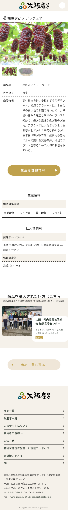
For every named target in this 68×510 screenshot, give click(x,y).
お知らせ (9, 441)
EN (5, 463)
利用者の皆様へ (13, 433)
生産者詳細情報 (33, 170)
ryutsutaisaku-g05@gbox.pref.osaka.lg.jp (30, 496)
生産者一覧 (10, 418)
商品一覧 (9, 411)
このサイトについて (16, 426)
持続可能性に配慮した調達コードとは (26, 448)
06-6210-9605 (15, 492)
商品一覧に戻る (33, 364)
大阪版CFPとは (13, 456)
